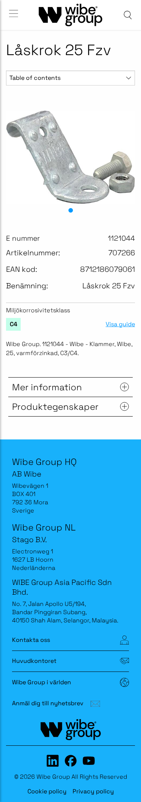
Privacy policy (93, 791)
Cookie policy (47, 791)
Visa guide (120, 324)
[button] (70, 210)
